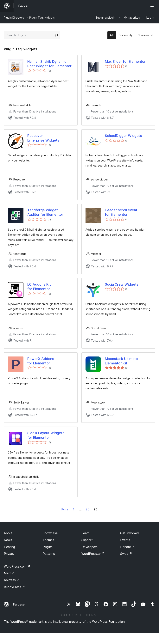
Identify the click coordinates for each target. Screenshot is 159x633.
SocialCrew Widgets (121, 284)
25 (87, 509)
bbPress (12, 580)
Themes (48, 540)
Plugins (48, 547)
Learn (85, 533)
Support (87, 540)
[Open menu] (153, 6)
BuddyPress (14, 587)
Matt (9, 573)
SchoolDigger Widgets (123, 136)
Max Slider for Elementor (125, 61)
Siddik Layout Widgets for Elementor (45, 435)
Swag (126, 554)
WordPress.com (17, 566)
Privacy (9, 554)
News (8, 540)
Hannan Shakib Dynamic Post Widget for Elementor (49, 63)
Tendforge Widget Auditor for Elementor (45, 212)
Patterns (49, 554)
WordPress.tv (93, 554)
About (8, 533)
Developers (89, 547)
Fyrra (64, 509)
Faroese (19, 604)
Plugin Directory (14, 17)
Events (125, 540)
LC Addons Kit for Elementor (39, 286)
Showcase (50, 533)
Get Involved (129, 533)
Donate (127, 547)
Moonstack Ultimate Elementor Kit (121, 361)
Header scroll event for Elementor (121, 212)
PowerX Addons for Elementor (40, 361)
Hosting (9, 547)
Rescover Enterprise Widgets (43, 138)
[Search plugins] (56, 35)
